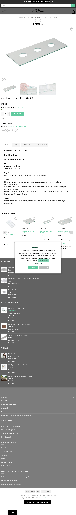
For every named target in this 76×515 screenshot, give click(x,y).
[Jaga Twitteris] (9, 130)
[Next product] (36, 20)
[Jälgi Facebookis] (22, 1)
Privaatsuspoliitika (34, 495)
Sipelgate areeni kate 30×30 (28, 232)
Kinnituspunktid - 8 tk (10, 234)
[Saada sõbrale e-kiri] (13, 130)
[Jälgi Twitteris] (28, 1)
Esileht (22, 17)
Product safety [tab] (27, 144)
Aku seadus (5, 408)
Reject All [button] (44, 267)
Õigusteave (5, 397)
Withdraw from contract (37, 502)
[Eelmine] (5, 54)
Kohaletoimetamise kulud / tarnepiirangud (15, 477)
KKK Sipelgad (6, 437)
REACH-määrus (6, 401)
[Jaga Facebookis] (6, 130)
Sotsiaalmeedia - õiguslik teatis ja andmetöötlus (17, 415)
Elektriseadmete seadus (9, 404)
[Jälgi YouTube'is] (30, 1)
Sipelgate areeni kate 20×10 (46, 232)
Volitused (4, 455)
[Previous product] (39, 20)
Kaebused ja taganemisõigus (11, 484)
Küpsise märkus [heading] (38, 247)
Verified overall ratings (14, 313)
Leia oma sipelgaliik (8, 430)
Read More (38, 263)
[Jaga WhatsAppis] (3, 130)
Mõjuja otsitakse (6, 462)
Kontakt (3, 448)
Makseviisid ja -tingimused (10, 480)
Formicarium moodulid (36, 17)
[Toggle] (73, 397)
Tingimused (46, 495)
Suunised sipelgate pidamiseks (11, 426)
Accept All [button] (33, 267)
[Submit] (73, 5)
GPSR (3, 411)
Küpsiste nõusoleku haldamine (48, 498)
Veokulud (20, 107)
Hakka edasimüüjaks (8, 466)
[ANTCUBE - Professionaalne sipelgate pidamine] (38, 10)
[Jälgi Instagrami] (24, 1)
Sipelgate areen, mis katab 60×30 (64, 232)
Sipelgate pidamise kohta (9, 433)
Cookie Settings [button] (43, 260)
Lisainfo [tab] (16, 144)
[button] (40, 1)
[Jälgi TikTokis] (26, 1)
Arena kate (52, 17)
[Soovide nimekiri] (52, 1)
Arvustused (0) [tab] (42, 144)
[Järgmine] (70, 54)
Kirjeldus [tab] (6, 144)
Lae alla (4, 459)
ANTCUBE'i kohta (7, 451)
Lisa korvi (17, 114)
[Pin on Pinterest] (16, 130)
